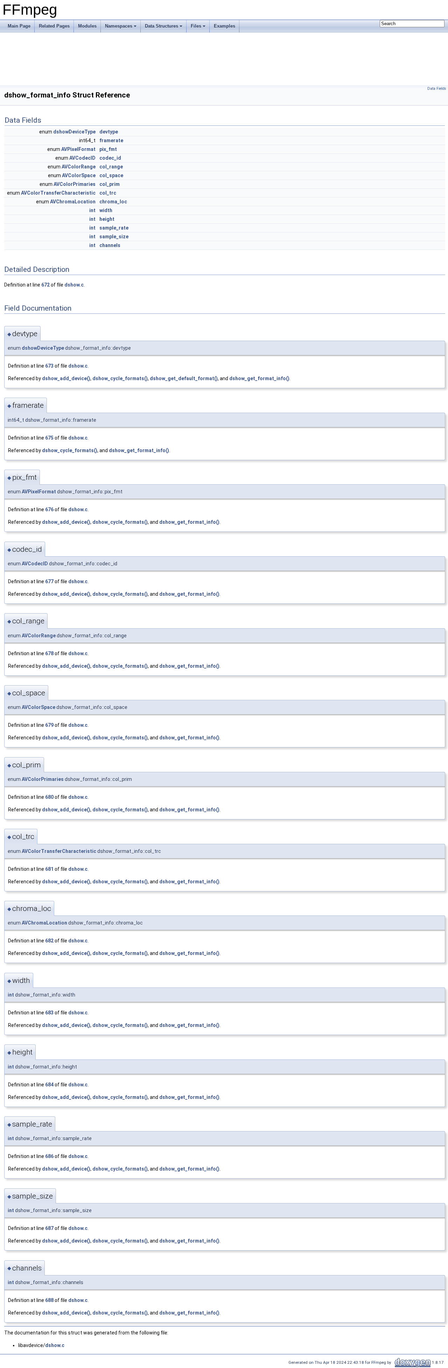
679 (49, 725)
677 (49, 581)
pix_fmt (108, 149)
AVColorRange (79, 166)
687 (49, 1228)
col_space (111, 175)
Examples (224, 26)
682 (49, 940)
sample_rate (113, 228)
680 (49, 797)
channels (109, 245)
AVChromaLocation (73, 201)
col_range (111, 166)
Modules (87, 26)
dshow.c (74, 285)
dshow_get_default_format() (184, 378)
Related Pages (54, 26)
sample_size (113, 236)
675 (49, 438)
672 (45, 285)
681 (49, 869)
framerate (111, 140)
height (106, 219)
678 (49, 653)
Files (196, 26)
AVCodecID (82, 158)
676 (49, 509)
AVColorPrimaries (75, 184)
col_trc (107, 193)
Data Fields (436, 88)
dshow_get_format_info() (259, 378)
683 (49, 1012)
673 (49, 366)
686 (49, 1156)
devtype (108, 132)
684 (49, 1084)
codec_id (110, 158)
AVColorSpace (79, 175)
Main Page (19, 26)
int (92, 210)
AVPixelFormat (78, 149)
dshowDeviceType (74, 132)
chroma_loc (113, 201)
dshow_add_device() (66, 378)
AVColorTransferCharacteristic (58, 193)
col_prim (109, 184)
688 (49, 1300)
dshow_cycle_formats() (120, 378)
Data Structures (161, 26)
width (105, 210)
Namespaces (118, 26)
